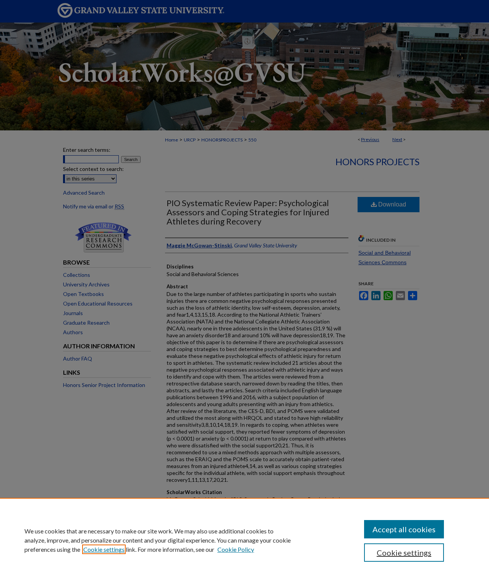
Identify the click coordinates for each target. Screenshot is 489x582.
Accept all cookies (404, 529)
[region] (244, 540)
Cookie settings (104, 549)
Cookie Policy (235, 549)
